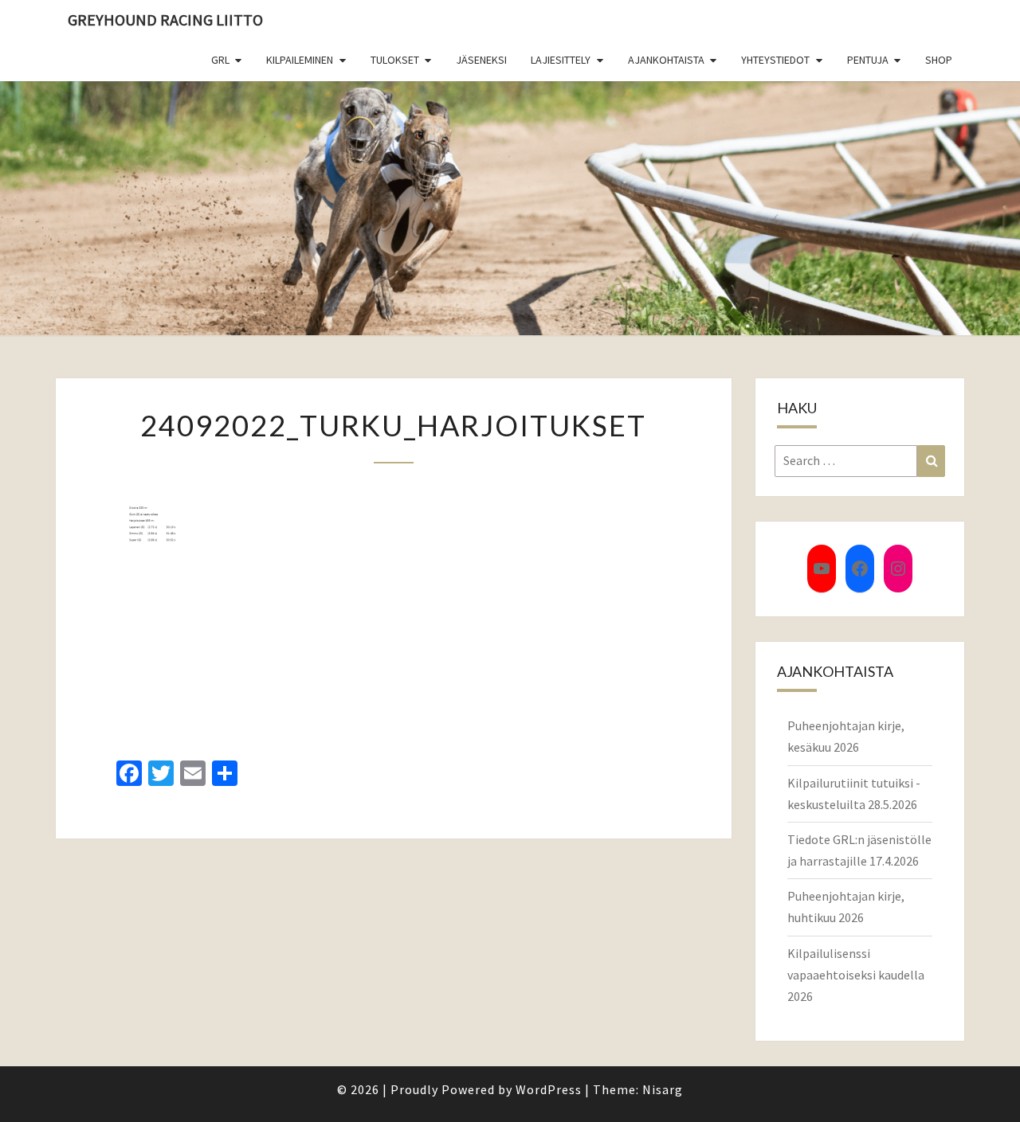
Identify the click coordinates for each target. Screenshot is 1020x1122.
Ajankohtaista (666, 60)
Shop (938, 60)
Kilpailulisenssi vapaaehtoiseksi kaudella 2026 (855, 974)
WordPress (549, 1089)
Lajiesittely (560, 60)
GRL (220, 60)
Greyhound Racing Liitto (165, 19)
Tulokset (395, 60)
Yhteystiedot (775, 60)
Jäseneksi (481, 60)
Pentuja (868, 60)
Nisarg (662, 1089)
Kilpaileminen (299, 60)
